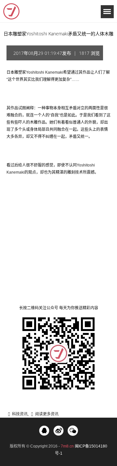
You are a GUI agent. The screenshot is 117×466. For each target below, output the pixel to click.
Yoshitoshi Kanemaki (44, 72)
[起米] (11, 11)
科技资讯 (20, 414)
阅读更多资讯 (46, 414)
